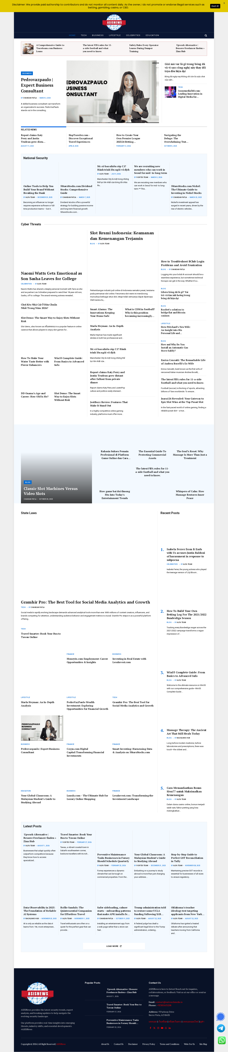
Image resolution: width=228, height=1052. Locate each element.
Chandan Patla (30, 98)
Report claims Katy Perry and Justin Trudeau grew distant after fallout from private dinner (33, 138)
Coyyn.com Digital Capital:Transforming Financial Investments (85, 752)
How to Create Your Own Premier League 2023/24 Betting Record (128, 138)
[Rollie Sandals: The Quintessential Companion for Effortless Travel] (77, 893)
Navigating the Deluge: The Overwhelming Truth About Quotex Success (176, 138)
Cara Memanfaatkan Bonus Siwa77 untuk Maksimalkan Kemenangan (184, 791)
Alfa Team (30, 197)
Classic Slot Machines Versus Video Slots (51, 491)
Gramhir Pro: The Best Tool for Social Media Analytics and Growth (85, 602)
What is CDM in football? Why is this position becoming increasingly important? (140, 313)
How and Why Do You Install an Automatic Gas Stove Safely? (174, 347)
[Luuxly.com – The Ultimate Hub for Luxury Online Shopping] (88, 774)
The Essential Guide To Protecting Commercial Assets (152, 455)
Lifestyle (115, 35)
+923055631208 (164, 1005)
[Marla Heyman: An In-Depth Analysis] (143, 331)
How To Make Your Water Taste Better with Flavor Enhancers (35, 362)
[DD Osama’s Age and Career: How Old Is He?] (36, 380)
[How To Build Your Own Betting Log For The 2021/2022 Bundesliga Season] (184, 593)
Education (152, 35)
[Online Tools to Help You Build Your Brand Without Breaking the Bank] (40, 172)
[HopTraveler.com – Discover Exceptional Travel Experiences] (104, 139)
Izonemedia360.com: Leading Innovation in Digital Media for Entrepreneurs (190, 93)
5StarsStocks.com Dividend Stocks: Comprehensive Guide (76, 190)
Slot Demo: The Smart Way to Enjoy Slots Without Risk (50, 319)
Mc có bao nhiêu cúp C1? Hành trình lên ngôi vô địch (113, 168)
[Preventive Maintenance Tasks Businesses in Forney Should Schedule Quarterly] (114, 840)
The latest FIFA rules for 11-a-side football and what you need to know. (97, 48)
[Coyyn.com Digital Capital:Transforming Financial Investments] (88, 728)
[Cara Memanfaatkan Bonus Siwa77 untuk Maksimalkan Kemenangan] (184, 770)
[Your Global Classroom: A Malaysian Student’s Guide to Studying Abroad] (42, 774)
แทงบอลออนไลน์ (191, 1021)
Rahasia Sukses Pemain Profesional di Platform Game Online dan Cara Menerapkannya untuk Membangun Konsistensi (114, 455)
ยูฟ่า (202, 1021)
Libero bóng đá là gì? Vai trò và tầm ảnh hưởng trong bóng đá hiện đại (175, 295)
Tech (84, 35)
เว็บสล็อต (162, 1021)
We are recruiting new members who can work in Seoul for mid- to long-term (150, 170)
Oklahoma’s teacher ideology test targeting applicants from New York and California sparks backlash (186, 911)
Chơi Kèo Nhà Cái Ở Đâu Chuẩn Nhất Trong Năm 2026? (39, 306)
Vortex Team (142, 177)
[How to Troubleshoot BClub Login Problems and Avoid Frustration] (183, 243)
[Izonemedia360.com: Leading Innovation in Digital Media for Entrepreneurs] (170, 92)
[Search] (205, 35)
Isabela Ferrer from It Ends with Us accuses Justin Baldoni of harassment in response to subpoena (186, 554)
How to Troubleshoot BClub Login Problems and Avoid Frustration (182, 263)
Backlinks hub (183, 738)
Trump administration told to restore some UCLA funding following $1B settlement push (150, 911)
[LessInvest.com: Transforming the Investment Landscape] (133, 774)
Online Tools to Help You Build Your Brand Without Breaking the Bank (38, 190)
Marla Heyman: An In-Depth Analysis (106, 327)
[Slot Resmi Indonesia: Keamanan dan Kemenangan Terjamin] (122, 267)
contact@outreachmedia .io (169, 1002)
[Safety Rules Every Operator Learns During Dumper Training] (121, 48)
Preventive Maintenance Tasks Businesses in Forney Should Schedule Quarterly (113, 858)
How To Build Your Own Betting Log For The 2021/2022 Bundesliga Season (186, 614)
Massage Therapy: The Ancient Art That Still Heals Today (186, 731)
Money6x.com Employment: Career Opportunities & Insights (87, 660)
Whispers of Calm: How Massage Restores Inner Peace (190, 495)
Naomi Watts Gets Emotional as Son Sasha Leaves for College (51, 275)
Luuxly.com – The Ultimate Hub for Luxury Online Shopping (87, 797)
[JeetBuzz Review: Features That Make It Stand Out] (143, 407)
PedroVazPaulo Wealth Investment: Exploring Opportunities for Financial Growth (87, 706)
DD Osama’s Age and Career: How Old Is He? (34, 395)
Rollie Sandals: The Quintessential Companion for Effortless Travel (76, 911)
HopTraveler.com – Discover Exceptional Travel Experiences (81, 138)
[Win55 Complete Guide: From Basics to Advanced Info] (69, 345)
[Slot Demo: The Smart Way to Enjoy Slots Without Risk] (69, 380)
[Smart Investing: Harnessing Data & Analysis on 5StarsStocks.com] (133, 728)
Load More (112, 946)
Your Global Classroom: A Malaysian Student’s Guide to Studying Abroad (38, 799)
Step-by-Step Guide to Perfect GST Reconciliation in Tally (187, 858)
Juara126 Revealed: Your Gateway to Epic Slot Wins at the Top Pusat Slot (182, 400)
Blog (92, 244)
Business (98, 35)
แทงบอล (153, 1021)
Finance (70, 654)
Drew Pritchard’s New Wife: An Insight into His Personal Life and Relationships (175, 330)
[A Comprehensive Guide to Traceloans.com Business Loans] (28, 48)
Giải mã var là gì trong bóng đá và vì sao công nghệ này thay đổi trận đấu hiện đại (185, 67)
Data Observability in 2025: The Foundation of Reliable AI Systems (39, 911)
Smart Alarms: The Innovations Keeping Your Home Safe (102, 313)
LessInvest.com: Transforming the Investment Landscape (132, 797)
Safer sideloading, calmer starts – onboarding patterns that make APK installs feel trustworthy (114, 911)
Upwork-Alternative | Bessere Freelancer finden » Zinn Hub (190, 48)
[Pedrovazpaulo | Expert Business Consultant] (113, 91)
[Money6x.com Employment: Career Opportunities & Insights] (88, 638)
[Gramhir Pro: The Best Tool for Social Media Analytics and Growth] (88, 557)
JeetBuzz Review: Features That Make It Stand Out (109, 404)
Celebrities (133, 35)
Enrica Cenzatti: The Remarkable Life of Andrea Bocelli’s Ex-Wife (183, 362)
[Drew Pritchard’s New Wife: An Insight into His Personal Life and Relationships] (200, 329)
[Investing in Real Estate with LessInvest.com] (133, 638)
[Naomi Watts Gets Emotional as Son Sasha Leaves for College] (52, 249)
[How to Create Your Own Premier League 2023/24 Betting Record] (151, 139)
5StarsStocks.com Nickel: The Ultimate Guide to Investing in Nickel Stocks (186, 190)
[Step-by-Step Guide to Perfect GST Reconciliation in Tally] (188, 840)
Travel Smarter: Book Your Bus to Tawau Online (41, 635)
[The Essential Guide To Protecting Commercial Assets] (152, 435)
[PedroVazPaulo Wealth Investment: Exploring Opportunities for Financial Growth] (88, 681)
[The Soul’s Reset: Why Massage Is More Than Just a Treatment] (190, 435)
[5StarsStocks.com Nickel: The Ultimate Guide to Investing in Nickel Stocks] (188, 172)
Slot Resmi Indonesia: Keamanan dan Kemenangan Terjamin (122, 235)
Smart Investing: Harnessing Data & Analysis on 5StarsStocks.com (132, 750)
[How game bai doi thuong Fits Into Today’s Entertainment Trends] (115, 475)
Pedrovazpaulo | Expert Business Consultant (37, 85)
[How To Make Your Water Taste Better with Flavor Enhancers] (36, 345)
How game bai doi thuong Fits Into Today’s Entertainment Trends (114, 495)
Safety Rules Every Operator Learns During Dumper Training (144, 48)
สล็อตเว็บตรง (175, 1021)
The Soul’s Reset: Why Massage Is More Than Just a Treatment (190, 455)
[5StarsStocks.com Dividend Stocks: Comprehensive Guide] (77, 172)
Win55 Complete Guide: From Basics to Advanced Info (69, 362)
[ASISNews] (114, 22)
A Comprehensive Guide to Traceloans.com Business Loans (50, 48)
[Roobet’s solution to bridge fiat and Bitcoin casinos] (200, 311)
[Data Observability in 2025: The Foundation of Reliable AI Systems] (40, 893)
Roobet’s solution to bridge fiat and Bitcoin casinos (173, 312)
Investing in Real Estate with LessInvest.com (129, 660)
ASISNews (61, 1044)
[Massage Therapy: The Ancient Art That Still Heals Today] (184, 712)
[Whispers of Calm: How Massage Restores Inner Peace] (190, 475)
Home (72, 35)
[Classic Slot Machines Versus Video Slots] (56, 463)
